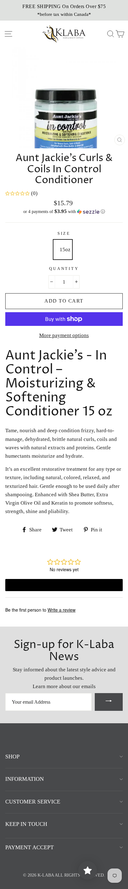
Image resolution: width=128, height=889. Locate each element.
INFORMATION (24, 779)
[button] (64, 212)
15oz (65, 249)
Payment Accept (29, 847)
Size (64, 233)
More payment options (64, 335)
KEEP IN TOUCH (26, 824)
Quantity (64, 268)
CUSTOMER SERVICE (32, 802)
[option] (64, 10)
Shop (12, 756)
